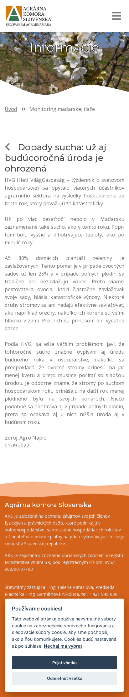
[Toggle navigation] (116, 16)
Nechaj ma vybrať (63, 646)
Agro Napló (33, 437)
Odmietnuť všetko (64, 678)
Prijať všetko (64, 662)
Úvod (11, 109)
